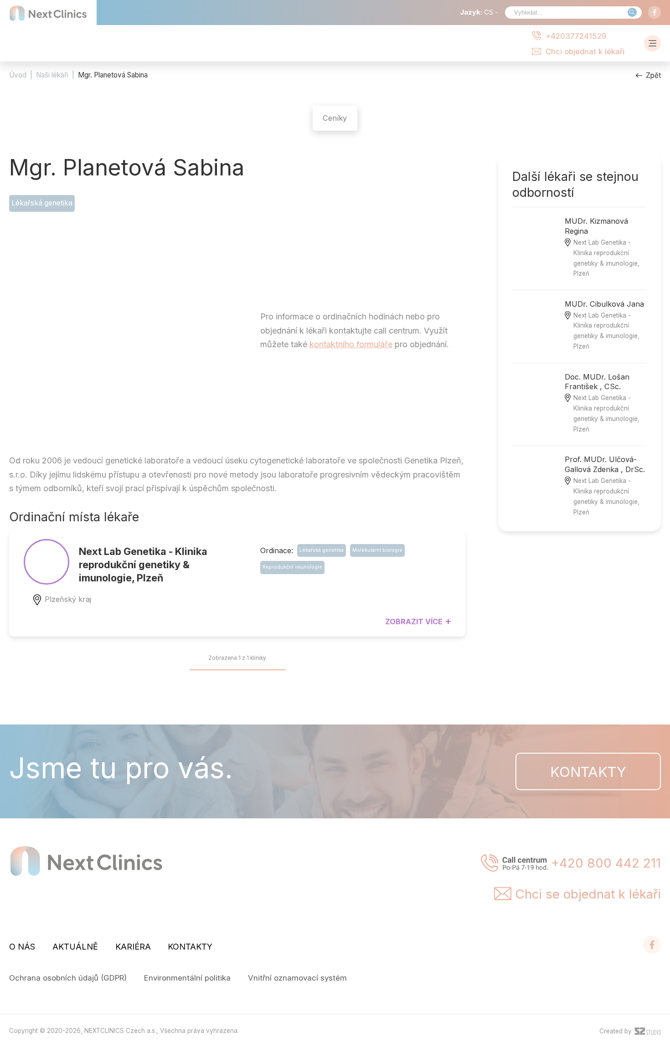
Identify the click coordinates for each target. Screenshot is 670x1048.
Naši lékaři (52, 75)
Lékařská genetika (41, 203)
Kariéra (133, 946)
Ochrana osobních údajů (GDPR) (68, 977)
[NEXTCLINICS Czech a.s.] (48, 13)
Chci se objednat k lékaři (588, 894)
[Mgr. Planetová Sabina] (111, 334)
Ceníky (335, 118)
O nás (22, 946)
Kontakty (588, 771)
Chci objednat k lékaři (585, 51)
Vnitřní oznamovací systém (297, 977)
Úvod (17, 75)
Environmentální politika (187, 977)
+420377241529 (576, 35)
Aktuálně (75, 946)
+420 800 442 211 (606, 863)
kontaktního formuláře (350, 344)
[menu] (652, 43)
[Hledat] (632, 12)
